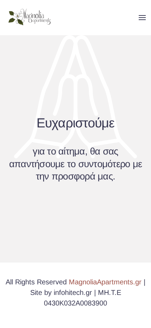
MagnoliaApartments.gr (105, 282)
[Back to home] (31, 18)
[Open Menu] (142, 18)
